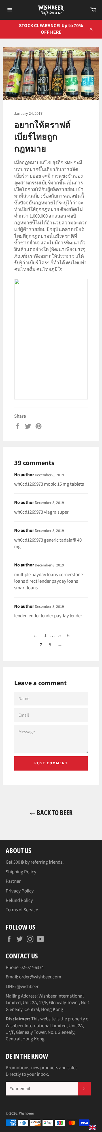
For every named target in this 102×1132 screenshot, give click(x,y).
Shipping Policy (21, 871)
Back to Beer (54, 812)
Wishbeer (26, 1113)
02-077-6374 (32, 967)
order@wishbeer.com (40, 977)
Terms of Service (22, 909)
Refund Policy (19, 900)
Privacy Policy (20, 891)
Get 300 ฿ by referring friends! (35, 862)
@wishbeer (28, 986)
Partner (13, 881)
